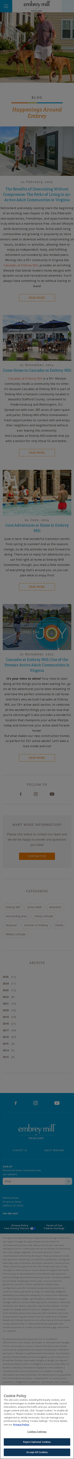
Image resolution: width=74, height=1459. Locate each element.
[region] (37, 1422)
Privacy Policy (21, 1424)
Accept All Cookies (37, 1452)
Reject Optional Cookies (37, 1441)
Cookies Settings (37, 1431)
